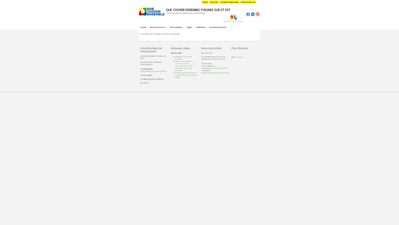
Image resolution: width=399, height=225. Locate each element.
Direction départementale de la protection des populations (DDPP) (186, 75)
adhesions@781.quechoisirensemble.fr (215, 73)
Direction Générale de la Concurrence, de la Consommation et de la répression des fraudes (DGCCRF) (184, 66)
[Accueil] (151, 12)
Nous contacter (176, 27)
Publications (201, 27)
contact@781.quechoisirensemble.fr (153, 71)
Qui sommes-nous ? (157, 27)
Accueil (143, 27)
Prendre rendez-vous (248, 2)
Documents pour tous (217, 27)
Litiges (189, 27)
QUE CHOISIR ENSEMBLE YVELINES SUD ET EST (198, 10)
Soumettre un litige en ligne (229, 2)
